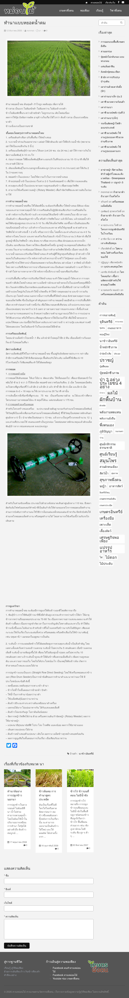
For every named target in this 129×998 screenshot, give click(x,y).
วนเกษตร (119, 431)
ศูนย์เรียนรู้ (108, 454)
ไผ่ (101, 557)
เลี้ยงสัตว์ (105, 531)
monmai (30, 30)
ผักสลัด (102, 405)
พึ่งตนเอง (107, 424)
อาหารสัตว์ (116, 486)
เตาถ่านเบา (107, 107)
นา (40, 30)
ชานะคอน (119, 321)
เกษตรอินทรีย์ (111, 511)
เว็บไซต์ (8, 902)
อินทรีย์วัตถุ (105, 492)
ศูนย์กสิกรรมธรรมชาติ (108, 446)
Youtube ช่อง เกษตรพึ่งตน (66, 978)
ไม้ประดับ (106, 563)
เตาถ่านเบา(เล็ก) (109, 118)
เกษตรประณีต (106, 505)
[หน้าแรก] (86, 2)
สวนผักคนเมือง (109, 467)
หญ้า (103, 486)
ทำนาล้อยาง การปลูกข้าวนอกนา (14, 795)
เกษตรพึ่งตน (66, 10)
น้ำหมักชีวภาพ (108, 347)
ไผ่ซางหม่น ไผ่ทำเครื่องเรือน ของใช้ (112, 253)
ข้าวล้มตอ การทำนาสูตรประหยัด (47, 795)
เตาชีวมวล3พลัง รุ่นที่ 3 (113, 112)
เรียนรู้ (99, 10)
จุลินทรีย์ (106, 321)
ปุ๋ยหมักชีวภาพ (109, 372)
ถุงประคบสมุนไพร (113, 266)
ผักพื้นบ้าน (110, 399)
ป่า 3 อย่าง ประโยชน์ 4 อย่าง (111, 382)
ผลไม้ (113, 392)
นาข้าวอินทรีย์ (86, 753)
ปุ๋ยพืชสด (104, 366)
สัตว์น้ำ (104, 473)
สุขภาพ (114, 473)
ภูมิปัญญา (106, 431)
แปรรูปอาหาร (106, 548)
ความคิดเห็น (11, 916)
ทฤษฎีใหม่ (105, 334)
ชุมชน (102, 327)
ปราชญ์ (107, 360)
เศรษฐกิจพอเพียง (109, 539)
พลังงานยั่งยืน (107, 418)
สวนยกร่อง (106, 51)
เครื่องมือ (107, 518)
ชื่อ (6, 875)
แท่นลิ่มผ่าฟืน (108, 66)
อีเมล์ (7, 889)
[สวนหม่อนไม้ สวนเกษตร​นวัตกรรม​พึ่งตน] (20, 3)
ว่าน (101, 437)
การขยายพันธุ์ (107, 315)
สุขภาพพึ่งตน (110, 479)
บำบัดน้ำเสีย (105, 353)
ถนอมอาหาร (114, 328)
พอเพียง (84, 10)
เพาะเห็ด (105, 524)
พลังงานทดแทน (110, 412)
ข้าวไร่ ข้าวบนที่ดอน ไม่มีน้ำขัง (79, 793)
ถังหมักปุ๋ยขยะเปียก (110, 71)
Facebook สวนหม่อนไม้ (65, 975)
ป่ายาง (102, 392)
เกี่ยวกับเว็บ (110, 2)
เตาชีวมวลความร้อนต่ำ (113, 101)
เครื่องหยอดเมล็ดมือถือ (112, 294)
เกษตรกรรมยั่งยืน (108, 498)
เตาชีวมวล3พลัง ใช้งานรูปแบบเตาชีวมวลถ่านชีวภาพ (112, 137)
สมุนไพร (108, 460)
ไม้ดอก (111, 557)
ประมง (117, 353)
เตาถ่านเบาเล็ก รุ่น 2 (111, 96)
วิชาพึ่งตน (116, 10)
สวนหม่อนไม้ (96, 2)
